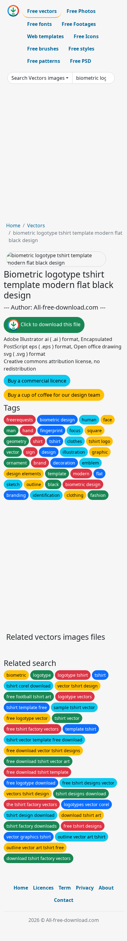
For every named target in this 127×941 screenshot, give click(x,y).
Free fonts (39, 24)
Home (13, 225)
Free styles (81, 48)
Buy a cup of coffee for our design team (54, 394)
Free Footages (79, 24)
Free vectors (42, 11)
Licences (43, 887)
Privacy (85, 887)
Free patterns (43, 61)
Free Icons (86, 36)
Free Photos (81, 11)
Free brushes (43, 48)
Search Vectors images (38, 78)
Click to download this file (49, 324)
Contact (63, 900)
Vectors (36, 225)
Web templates (45, 36)
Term (65, 887)
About (106, 887)
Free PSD (80, 61)
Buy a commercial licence (37, 380)
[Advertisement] (63, 155)
